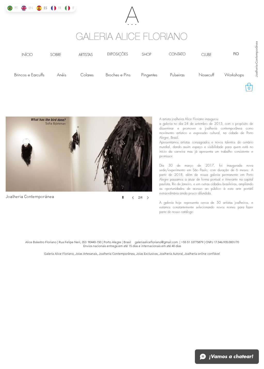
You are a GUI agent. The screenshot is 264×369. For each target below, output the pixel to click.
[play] (123, 196)
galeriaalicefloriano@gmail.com (156, 242)
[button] (249, 87)
